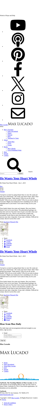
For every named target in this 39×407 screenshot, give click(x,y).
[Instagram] (18, 105)
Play (1, 186)
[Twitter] (18, 90)
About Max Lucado (10, 366)
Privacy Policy (8, 404)
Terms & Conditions (10, 403)
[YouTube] (18, 32)
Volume (2, 191)
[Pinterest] (18, 61)
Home (5, 363)
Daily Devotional (9, 364)
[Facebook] (18, 76)
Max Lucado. (15, 398)
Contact (6, 371)
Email (5, 333)
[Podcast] (18, 46)
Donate (6, 369)
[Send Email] (18, 120)
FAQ (5, 368)
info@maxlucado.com (6, 394)
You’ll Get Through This (11, 222)
